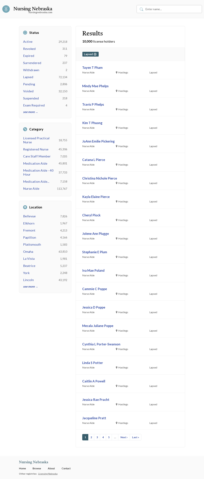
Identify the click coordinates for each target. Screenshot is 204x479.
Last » (135, 437)
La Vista (29, 258)
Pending (29, 84)
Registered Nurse (35, 149)
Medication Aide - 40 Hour (38, 172)
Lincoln (28, 280)
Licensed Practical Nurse (36, 140)
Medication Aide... (36, 181)
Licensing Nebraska (48, 473)
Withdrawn (31, 70)
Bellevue (29, 216)
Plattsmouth (32, 244)
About (51, 468)
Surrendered (32, 63)
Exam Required (34, 105)
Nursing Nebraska (32, 9)
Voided (28, 91)
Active (28, 41)
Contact (66, 468)
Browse (37, 468)
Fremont (29, 230)
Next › (124, 437)
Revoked (29, 49)
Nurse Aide (31, 188)
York (26, 273)
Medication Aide (35, 163)
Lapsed (28, 77)
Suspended (31, 98)
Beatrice (29, 266)
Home (22, 468)
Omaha (28, 251)
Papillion (29, 237)
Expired (28, 56)
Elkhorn (28, 223)
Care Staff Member (37, 156)
